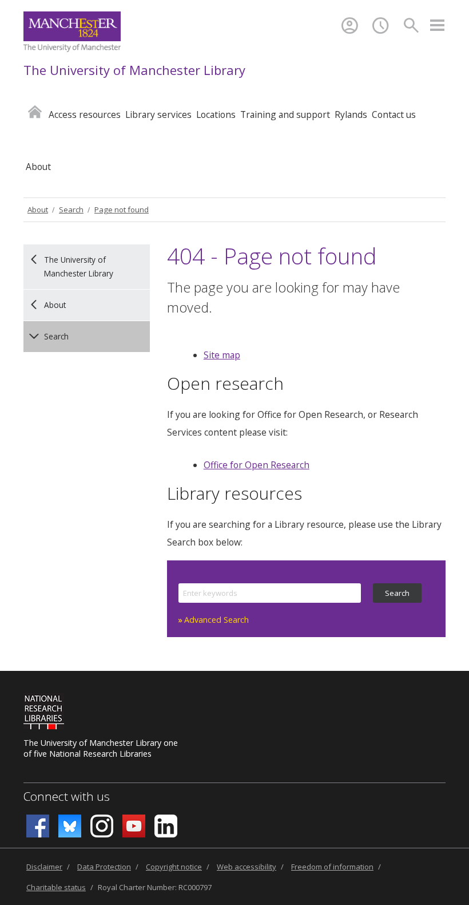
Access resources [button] (85, 114)
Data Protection (104, 866)
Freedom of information (332, 866)
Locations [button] (216, 114)
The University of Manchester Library (134, 69)
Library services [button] (158, 114)
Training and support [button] (285, 114)
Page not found (121, 209)
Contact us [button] (394, 114)
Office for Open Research (256, 465)
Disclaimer (44, 866)
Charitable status (56, 887)
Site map (222, 355)
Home (34, 111)
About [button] (38, 166)
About (37, 209)
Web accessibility (246, 866)
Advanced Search (216, 619)
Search (71, 209)
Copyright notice (174, 866)
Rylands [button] (351, 114)
